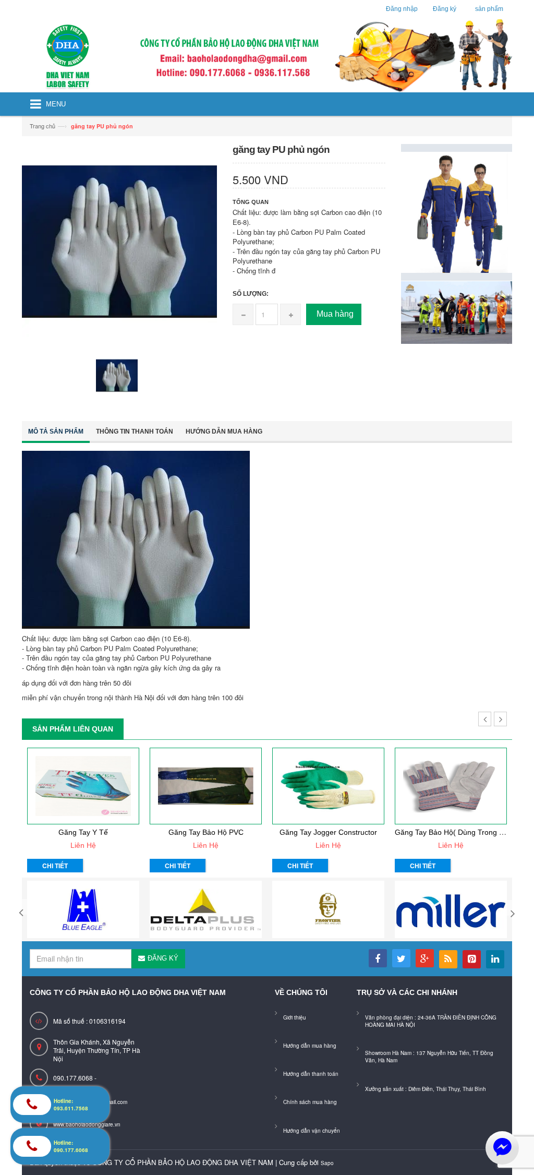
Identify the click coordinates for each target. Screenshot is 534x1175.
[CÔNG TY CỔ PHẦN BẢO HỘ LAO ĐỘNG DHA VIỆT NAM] (267, 55)
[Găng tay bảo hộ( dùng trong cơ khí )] (451, 786)
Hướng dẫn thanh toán (310, 1073)
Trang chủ (42, 126)
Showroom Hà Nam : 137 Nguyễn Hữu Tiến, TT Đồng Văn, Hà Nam (429, 1056)
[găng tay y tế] (83, 786)
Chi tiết (55, 865)
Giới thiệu (294, 1017)
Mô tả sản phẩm (55, 431)
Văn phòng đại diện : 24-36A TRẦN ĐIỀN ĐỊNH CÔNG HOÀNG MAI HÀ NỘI (430, 1021)
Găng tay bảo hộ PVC (206, 832)
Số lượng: (251, 293)
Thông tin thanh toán (134, 431)
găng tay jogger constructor (328, 832)
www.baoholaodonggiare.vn (86, 1124)
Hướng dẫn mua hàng (224, 431)
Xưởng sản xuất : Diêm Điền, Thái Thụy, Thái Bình (425, 1089)
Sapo (327, 1163)
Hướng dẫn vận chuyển (311, 1130)
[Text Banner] (456, 311)
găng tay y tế (83, 832)
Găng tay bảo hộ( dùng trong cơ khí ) (461, 832)
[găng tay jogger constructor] (328, 786)
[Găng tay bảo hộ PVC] (205, 786)
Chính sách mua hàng (310, 1102)
